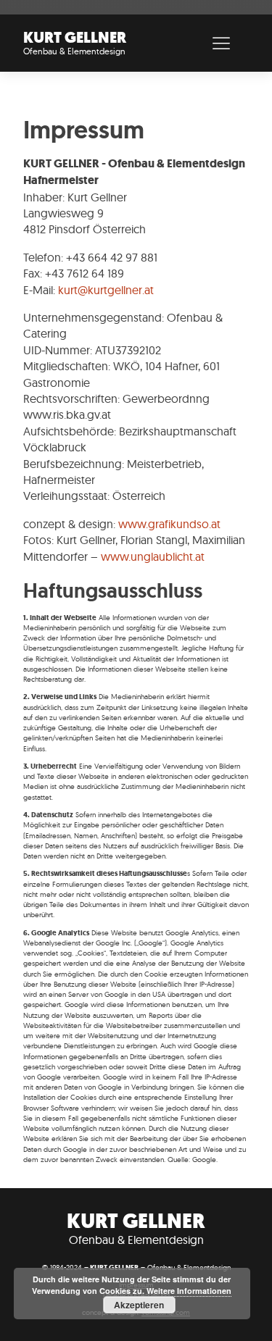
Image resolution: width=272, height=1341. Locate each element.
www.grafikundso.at (169, 524)
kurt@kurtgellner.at (106, 290)
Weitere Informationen (189, 1290)
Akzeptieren (139, 1304)
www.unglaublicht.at (153, 556)
